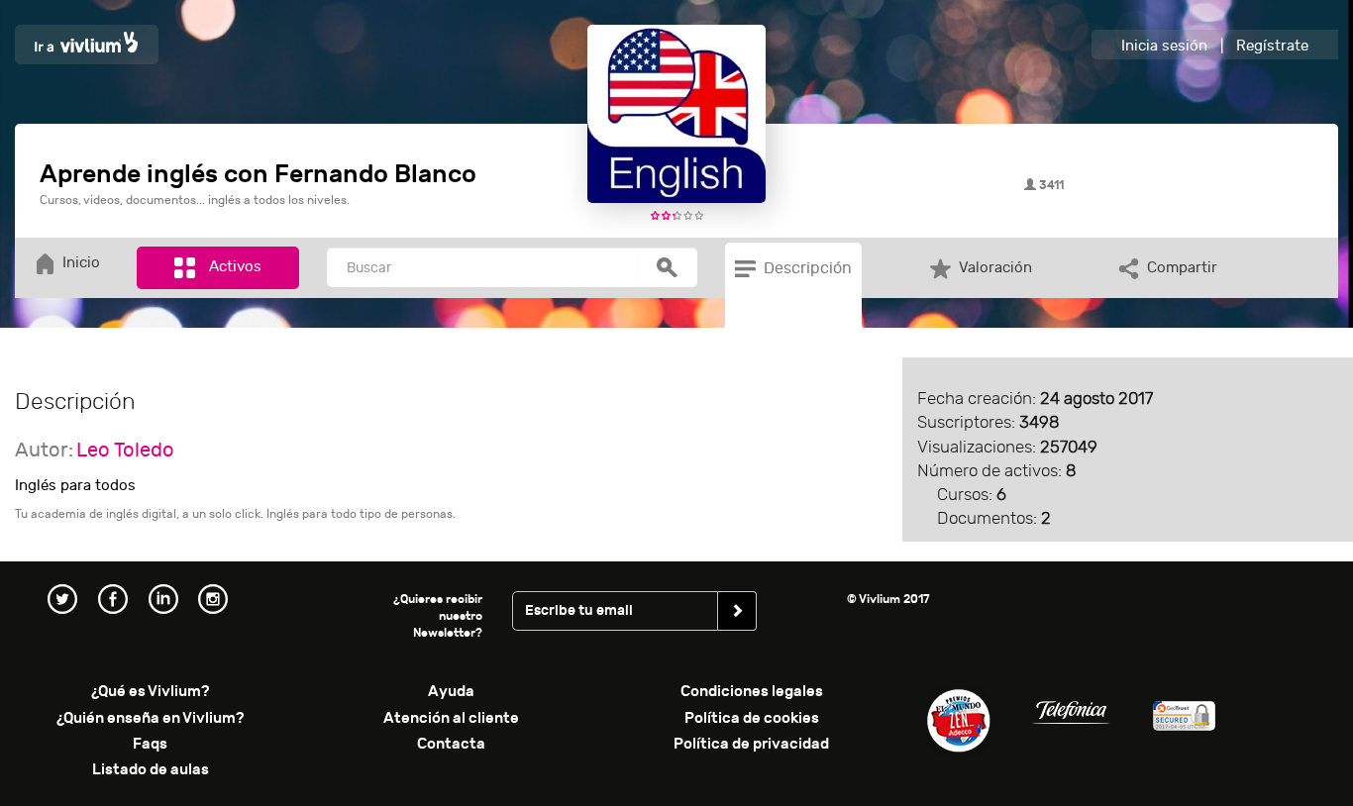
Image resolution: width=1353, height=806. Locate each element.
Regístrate (1272, 46)
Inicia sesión (1164, 46)
